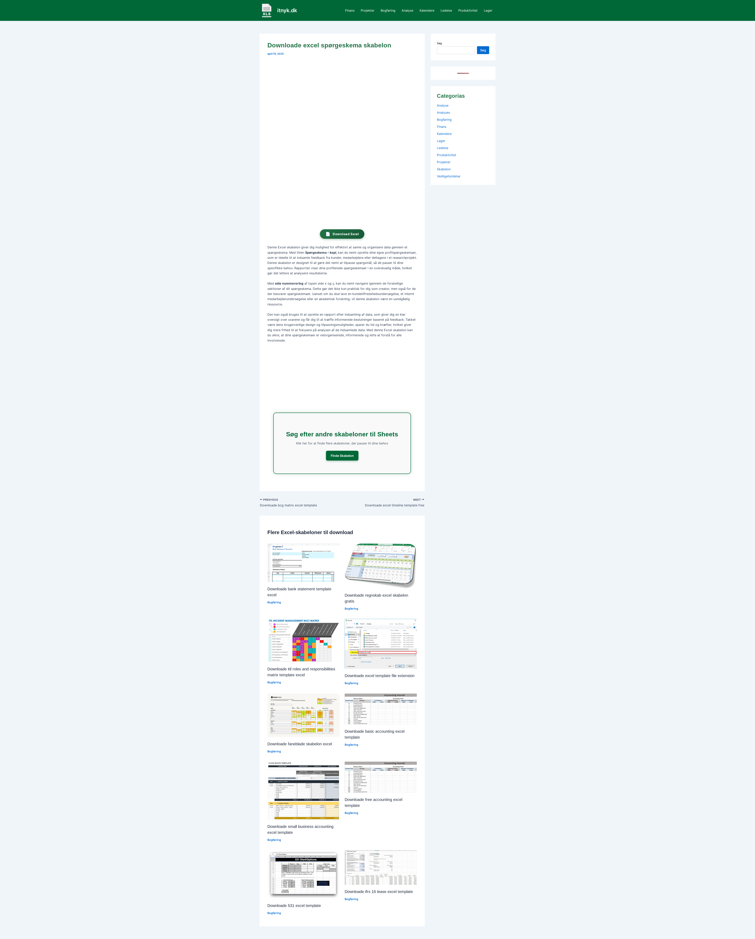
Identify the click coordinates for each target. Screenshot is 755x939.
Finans (349, 10)
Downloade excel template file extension (379, 676)
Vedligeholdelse (448, 176)
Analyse (407, 10)
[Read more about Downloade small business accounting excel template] (303, 790)
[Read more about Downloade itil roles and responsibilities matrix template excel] (303, 640)
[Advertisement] (342, 89)
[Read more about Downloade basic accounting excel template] (381, 709)
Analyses (443, 112)
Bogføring (388, 10)
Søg (439, 43)
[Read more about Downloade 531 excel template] (303, 874)
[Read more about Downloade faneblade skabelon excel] (303, 715)
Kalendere (427, 10)
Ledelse (446, 10)
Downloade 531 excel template (294, 905)
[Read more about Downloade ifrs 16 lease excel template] (381, 867)
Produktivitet (468, 10)
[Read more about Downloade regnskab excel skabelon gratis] (381, 566)
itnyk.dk (287, 10)
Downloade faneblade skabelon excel (299, 744)
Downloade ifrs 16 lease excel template (379, 891)
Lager (488, 10)
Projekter (367, 10)
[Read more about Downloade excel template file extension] (381, 643)
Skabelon (444, 169)
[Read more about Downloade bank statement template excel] (303, 562)
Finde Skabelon (342, 456)
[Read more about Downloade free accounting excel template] (381, 777)
